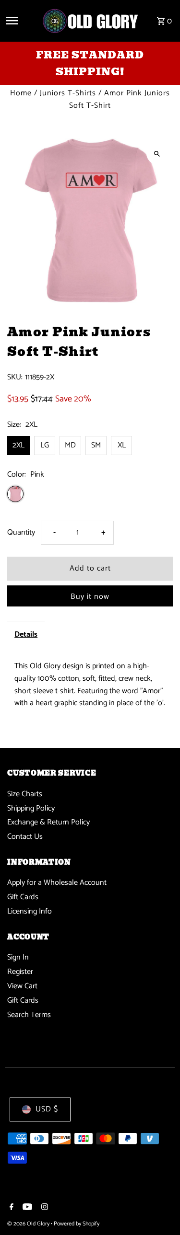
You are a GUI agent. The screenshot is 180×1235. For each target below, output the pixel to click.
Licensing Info (29, 911)
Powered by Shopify (76, 1223)
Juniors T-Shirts (68, 93)
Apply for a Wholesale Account (57, 882)
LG (44, 445)
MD (70, 445)
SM (96, 445)
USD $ (47, 1109)
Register (20, 971)
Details (25, 634)
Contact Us (25, 836)
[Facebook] (10, 1208)
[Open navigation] (20, 21)
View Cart (22, 986)
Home (21, 93)
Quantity (21, 532)
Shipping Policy (31, 808)
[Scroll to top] (159, 1210)
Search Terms (29, 1014)
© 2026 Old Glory (29, 1223)
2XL (18, 445)
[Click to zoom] (157, 153)
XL (122, 445)
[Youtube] (26, 1208)
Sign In (18, 957)
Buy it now (90, 596)
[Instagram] (43, 1208)
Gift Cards (22, 897)
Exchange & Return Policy (48, 822)
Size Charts (24, 794)
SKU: (15, 377)
